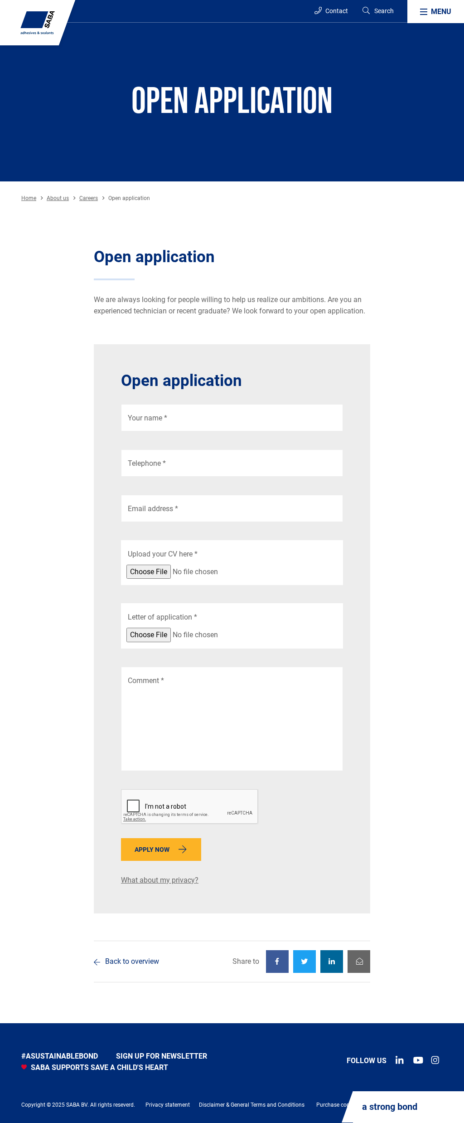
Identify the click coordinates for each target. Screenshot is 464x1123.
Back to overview (132, 961)
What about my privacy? (159, 880)
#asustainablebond (59, 1056)
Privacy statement (167, 1105)
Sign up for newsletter (161, 1056)
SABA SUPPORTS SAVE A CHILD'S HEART (98, 1067)
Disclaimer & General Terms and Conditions (251, 1105)
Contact (336, 11)
